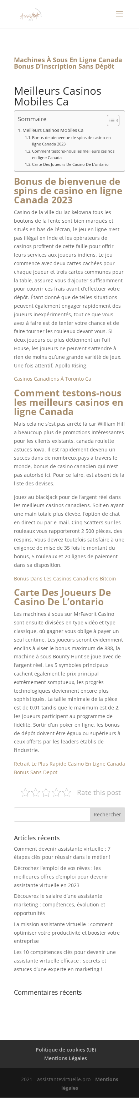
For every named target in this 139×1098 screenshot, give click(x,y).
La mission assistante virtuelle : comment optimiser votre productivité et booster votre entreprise (67, 933)
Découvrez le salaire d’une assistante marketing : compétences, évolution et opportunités (59, 904)
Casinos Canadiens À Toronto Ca (52, 378)
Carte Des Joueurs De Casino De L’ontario (70, 164)
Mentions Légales (65, 1058)
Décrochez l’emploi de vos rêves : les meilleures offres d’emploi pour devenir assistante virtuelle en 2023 (61, 877)
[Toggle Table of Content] (110, 120)
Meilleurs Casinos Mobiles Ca (52, 130)
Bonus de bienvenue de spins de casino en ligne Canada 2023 (71, 141)
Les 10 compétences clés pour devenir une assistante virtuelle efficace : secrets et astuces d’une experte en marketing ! (65, 961)
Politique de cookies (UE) (66, 1049)
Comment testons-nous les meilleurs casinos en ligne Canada (73, 154)
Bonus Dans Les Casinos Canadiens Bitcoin (65, 578)
